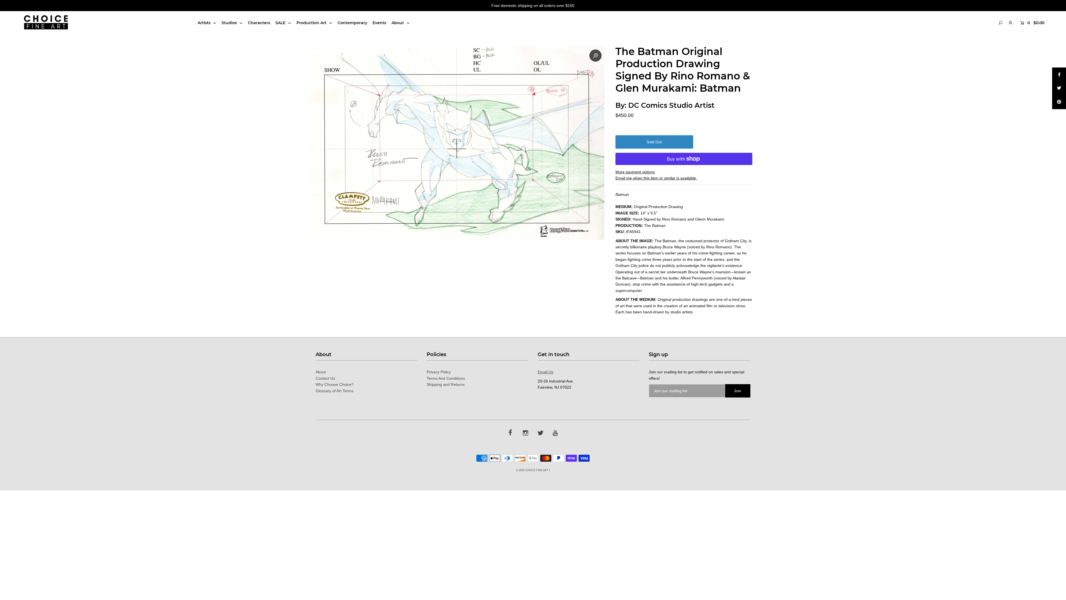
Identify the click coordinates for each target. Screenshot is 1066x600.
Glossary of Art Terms (334, 391)
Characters (259, 22)
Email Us (545, 372)
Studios (230, 22)
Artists (205, 22)
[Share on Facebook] (1059, 74)
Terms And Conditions (446, 378)
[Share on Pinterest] (1059, 102)
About (398, 22)
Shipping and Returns (446, 384)
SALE (280, 22)
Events (379, 22)
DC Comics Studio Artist (671, 105)
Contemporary (352, 22)
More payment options (635, 172)
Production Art (312, 22)
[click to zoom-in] (595, 55)
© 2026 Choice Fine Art (532, 470)
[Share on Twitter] (1059, 88)
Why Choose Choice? (335, 384)
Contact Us (325, 378)
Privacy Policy (439, 372)
